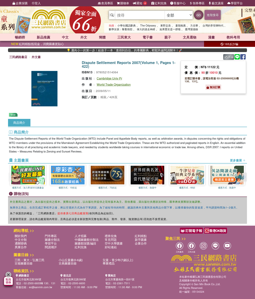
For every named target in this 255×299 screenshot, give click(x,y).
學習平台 (237, 3)
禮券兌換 (111, 236)
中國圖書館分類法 (87, 239)
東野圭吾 (165, 25)
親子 (167, 37)
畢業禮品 (109, 263)
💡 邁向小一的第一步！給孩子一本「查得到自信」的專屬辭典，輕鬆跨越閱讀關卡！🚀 (117, 50)
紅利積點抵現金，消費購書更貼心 (37, 44)
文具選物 (189, 37)
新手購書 (141, 239)
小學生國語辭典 (126, 25)
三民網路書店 (18, 57)
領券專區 (199, 3)
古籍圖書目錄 (23, 263)
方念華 (194, 25)
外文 (83, 37)
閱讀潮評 (51, 247)
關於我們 (21, 236)
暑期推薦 (180, 25)
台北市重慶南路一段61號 (119, 279)
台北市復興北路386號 (28, 279)
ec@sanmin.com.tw (40, 287)
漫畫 (211, 37)
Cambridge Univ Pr (109, 78)
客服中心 (180, 3)
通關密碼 (21, 243)
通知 (141, 3)
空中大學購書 (114, 243)
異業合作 (21, 247)
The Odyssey (148, 25)
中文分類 (21, 239)
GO (198, 15)
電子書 (148, 37)
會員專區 (107, 3)
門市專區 (51, 236)
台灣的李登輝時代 (213, 25)
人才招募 (81, 236)
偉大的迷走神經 (146, 29)
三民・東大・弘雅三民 (29, 260)
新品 (43, 37)
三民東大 (124, 37)
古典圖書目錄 (68, 263)
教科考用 (233, 37)
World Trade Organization (114, 84)
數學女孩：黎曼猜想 (120, 29)
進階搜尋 (213, 15)
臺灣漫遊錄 (191, 29)
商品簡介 (19, 122)
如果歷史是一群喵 (170, 29)
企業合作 (141, 243)
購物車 (124, 3)
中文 (65, 37)
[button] (244, 177)
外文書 (36, 57)
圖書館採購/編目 (85, 243)
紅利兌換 (161, 3)
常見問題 (111, 239)
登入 (38, 3)
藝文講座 (218, 3)
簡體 (102, 37)
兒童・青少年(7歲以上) (118, 260)
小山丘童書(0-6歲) (71, 260)
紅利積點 (141, 236)
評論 (231, 57)
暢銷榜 (20, 37)
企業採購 (22, 3)
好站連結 (111, 247)
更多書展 (236, 160)
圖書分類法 (52, 239)
